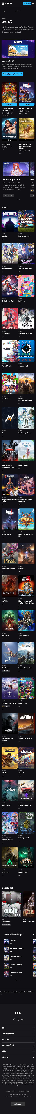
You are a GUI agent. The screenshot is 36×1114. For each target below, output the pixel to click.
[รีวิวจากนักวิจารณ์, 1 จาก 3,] (18, 981)
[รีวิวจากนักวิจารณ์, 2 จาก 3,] (20, 981)
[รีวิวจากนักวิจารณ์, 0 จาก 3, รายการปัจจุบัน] (16, 981)
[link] (8, 195)
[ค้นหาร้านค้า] (4, 11)
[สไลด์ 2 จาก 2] (19, 199)
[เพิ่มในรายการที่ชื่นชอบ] (27, 164)
